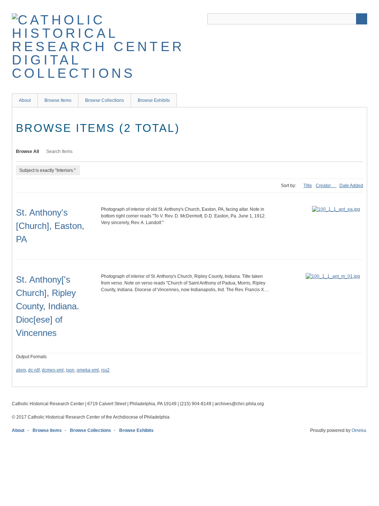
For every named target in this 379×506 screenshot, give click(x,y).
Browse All (27, 151)
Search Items (59, 151)
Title (307, 185)
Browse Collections (104, 100)
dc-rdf (34, 370)
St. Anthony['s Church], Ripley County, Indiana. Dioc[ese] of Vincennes (47, 306)
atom (21, 370)
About (25, 100)
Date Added (351, 185)
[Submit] (361, 18)
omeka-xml (88, 370)
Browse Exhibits (154, 100)
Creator (324, 185)
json (70, 370)
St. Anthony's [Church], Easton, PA (50, 225)
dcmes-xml (53, 370)
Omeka (359, 430)
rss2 (105, 370)
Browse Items (57, 100)
